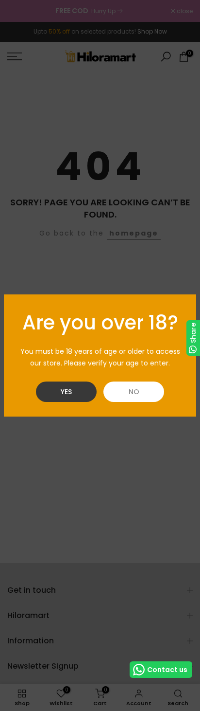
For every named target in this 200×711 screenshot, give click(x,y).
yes (66, 392)
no (134, 392)
